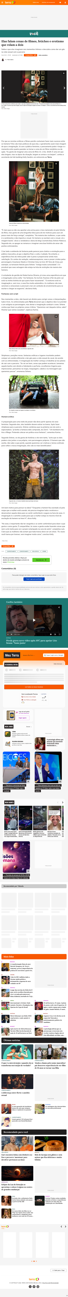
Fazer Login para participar (34, 579)
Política (45, 1013)
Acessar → (29, 726)
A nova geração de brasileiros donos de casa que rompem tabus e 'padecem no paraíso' (21, 1108)
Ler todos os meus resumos (34, 687)
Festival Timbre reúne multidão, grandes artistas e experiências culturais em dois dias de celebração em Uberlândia (55, 1200)
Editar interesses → (59, 664)
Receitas (37, 1152)
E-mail (60, 2)
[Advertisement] (48, 1122)
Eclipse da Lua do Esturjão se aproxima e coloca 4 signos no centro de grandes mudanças (16, 1187)
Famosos (12, 962)
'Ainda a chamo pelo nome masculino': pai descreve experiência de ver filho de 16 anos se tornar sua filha (50, 1065)
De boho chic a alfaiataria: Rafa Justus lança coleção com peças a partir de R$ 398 (22, 1200)
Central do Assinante (48, 2)
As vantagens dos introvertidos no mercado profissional (55, 1107)
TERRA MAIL (36, 2)
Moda (13, 1196)
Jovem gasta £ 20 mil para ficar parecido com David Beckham (22, 1120)
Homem (44, 551)
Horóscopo (4, 1182)
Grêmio (12, 1000)
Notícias (8, 638)
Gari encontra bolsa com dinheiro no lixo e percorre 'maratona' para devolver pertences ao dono (16, 1157)
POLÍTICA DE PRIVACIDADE (50, 1283)
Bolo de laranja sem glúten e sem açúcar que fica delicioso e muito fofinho (48, 1157)
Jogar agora (22, 718)
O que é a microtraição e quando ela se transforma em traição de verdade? (17, 1064)
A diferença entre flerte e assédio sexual (15, 1094)
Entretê (12, 1026)
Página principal (10, 2)
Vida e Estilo (35, 551)
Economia (48, 1104)
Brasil (14, 1104)
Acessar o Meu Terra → (29, 655)
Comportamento (11, 551)
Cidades (12, 974)
